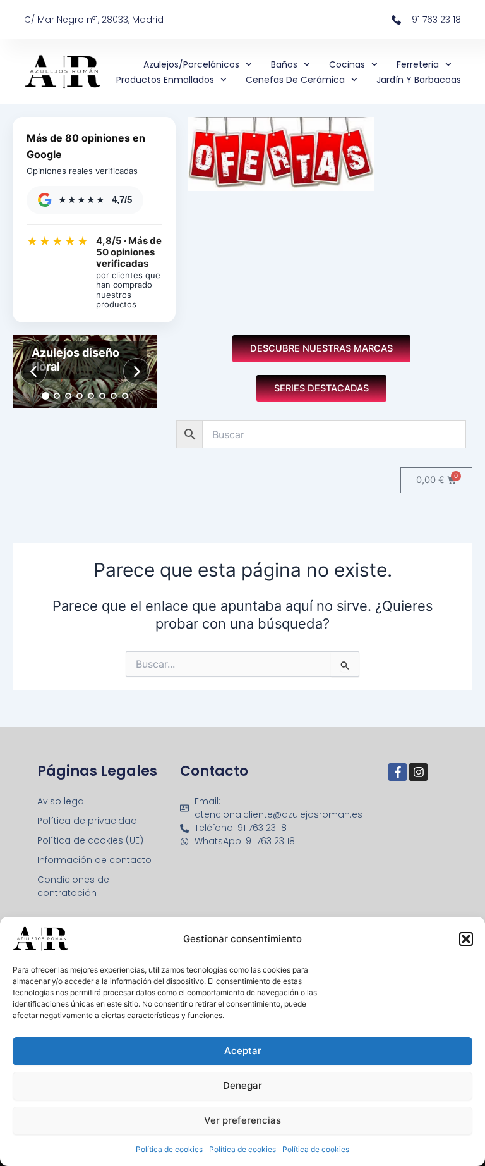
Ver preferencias (242, 1120)
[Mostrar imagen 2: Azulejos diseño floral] (57, 396)
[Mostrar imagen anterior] (33, 371)
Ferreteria (418, 64)
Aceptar (242, 1051)
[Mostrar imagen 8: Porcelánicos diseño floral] (125, 396)
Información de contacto (94, 860)
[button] (466, 939)
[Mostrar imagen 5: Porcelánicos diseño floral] (91, 396)
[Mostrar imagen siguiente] (136, 371)
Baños (284, 64)
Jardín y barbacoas (418, 79)
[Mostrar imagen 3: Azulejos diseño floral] (68, 396)
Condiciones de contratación (73, 886)
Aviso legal (61, 801)
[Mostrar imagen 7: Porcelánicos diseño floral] (114, 396)
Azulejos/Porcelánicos (191, 64)
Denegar (242, 1085)
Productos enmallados (165, 79)
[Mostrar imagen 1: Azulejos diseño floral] (45, 396)
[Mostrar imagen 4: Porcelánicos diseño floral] (79, 396)
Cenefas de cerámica (295, 79)
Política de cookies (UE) (90, 840)
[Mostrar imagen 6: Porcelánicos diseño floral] (102, 396)
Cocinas (347, 64)
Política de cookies (169, 1149)
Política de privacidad (87, 820)
